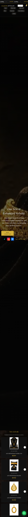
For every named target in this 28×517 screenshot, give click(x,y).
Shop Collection (7, 233)
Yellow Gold (13, 8)
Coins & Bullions (21, 10)
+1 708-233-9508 (21, 239)
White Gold (21, 8)
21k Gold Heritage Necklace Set (14, 453)
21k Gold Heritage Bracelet (14, 475)
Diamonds (12, 10)
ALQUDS (8, 6)
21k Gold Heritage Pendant (14, 497)
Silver (5, 10)
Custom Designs (21, 233)
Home (5, 8)
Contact (14, 13)
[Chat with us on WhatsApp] (24, 513)
